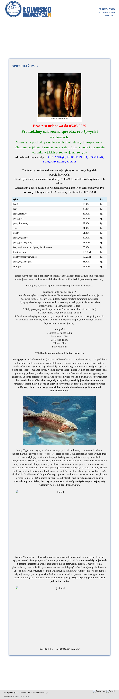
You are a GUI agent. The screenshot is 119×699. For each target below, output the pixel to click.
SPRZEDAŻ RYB (107, 9)
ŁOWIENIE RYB (107, 12)
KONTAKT (109, 15)
